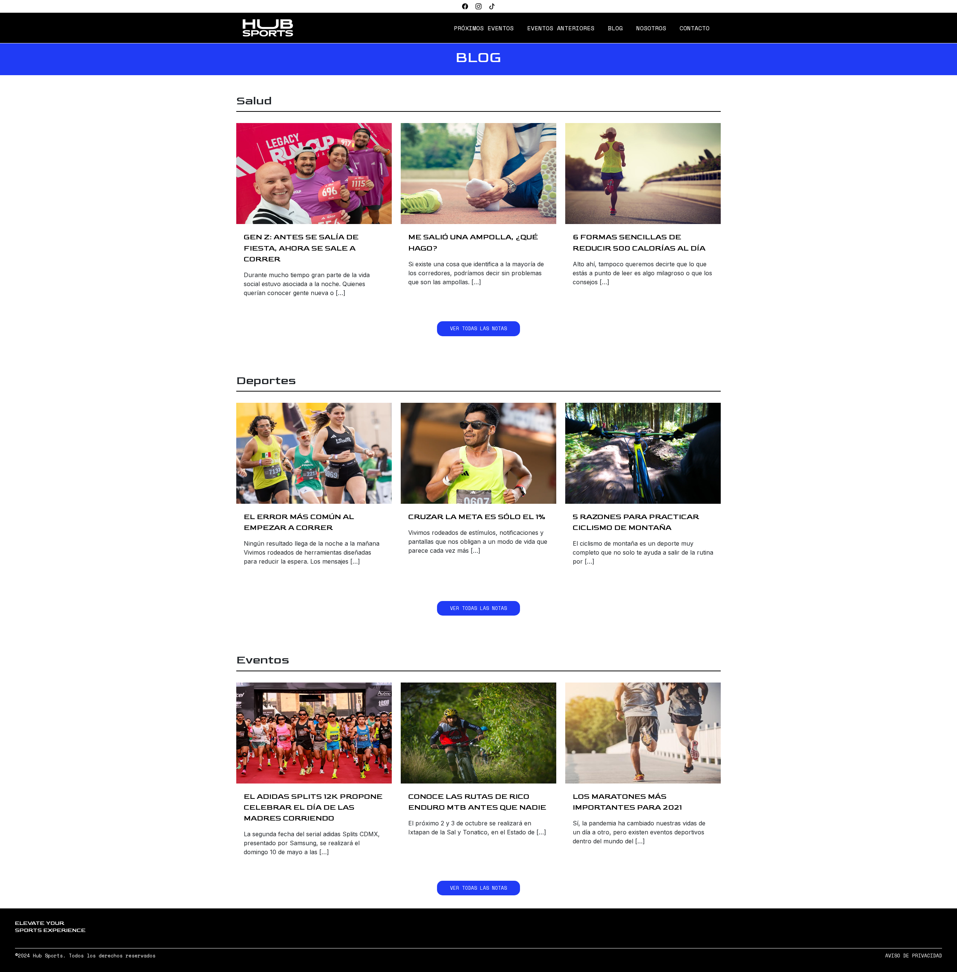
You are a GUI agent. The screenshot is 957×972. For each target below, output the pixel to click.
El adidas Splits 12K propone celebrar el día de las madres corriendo (313, 807)
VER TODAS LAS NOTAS (478, 328)
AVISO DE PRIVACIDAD (913, 955)
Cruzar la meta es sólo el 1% (476, 516)
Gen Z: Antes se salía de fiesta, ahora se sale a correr (301, 247)
